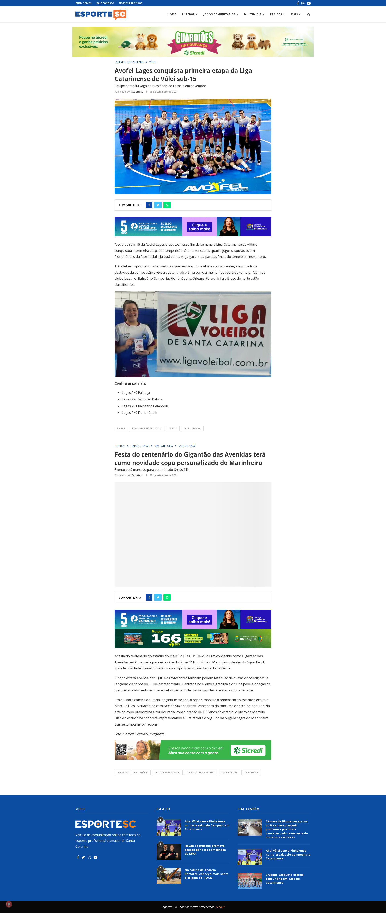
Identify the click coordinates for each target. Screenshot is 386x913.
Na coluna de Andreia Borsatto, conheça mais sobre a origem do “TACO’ (206, 874)
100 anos (122, 772)
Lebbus (220, 907)
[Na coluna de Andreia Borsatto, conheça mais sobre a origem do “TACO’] (169, 876)
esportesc (137, 91)
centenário (141, 772)
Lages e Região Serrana (129, 62)
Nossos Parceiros (130, 3)
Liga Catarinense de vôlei (147, 428)
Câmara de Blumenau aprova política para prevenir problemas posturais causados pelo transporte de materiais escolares (287, 829)
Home (172, 14)
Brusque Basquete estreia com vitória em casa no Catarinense (285, 878)
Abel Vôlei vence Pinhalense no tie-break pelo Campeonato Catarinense (207, 825)
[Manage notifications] (9, 904)
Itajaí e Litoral (140, 446)
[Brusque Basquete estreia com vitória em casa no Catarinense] (250, 881)
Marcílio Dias (229, 772)
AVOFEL (121, 428)
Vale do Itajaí (187, 446)
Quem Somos (83, 3)
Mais (294, 14)
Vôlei (152, 62)
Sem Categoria (164, 446)
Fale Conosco (105, 3)
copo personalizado (167, 772)
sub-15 (173, 428)
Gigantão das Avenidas (201, 772)
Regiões (276, 14)
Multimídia (252, 14)
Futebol (188, 14)
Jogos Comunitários (219, 14)
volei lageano (192, 428)
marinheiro (251, 772)
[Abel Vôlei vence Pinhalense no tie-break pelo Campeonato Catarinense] (169, 827)
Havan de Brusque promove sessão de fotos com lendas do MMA (205, 849)
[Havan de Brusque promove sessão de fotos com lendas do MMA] (169, 852)
